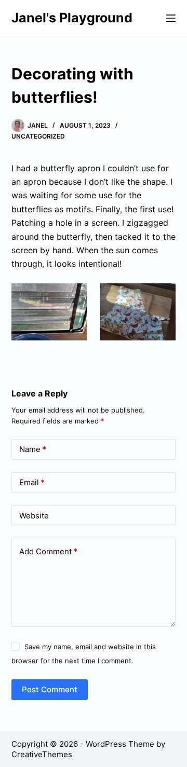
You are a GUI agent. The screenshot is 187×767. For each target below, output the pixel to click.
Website (34, 516)
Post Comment (49, 689)
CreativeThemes (41, 754)
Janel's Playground (71, 17)
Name (32, 449)
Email (32, 482)
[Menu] (171, 18)
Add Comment (48, 551)
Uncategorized (38, 136)
